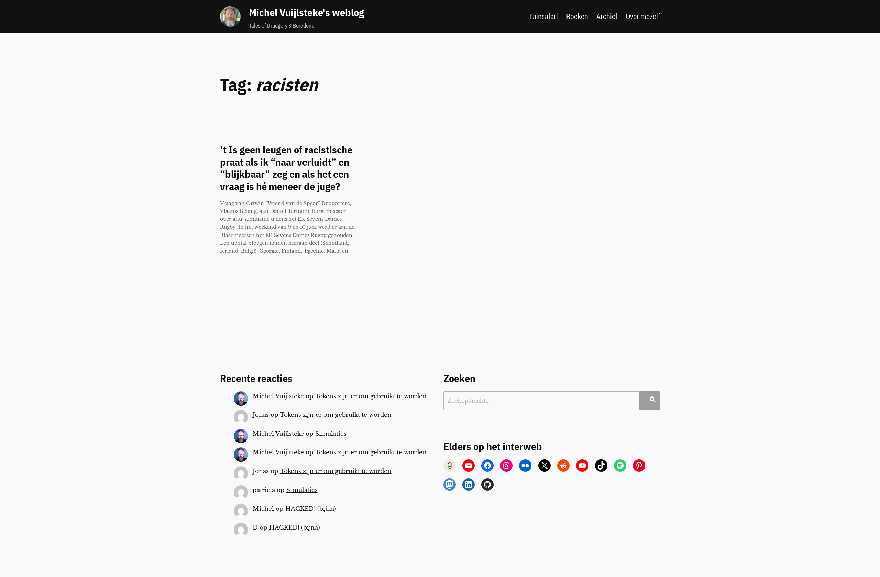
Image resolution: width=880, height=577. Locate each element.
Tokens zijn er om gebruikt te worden (371, 396)
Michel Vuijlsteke (278, 396)
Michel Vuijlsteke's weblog (306, 12)
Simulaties (330, 433)
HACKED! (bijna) (310, 508)
